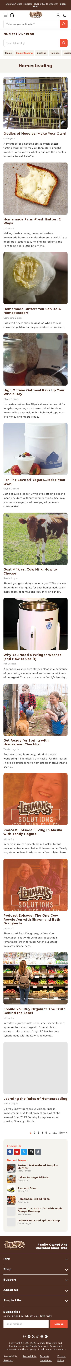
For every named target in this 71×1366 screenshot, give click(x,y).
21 (55, 1133)
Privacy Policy (61, 1358)
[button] (5, 15)
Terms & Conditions (46, 1358)
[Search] (64, 24)
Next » (63, 1133)
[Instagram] (31, 1152)
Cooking (41, 53)
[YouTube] (17, 1152)
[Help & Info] (12, 15)
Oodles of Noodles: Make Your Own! (34, 134)
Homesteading (24, 53)
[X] (24, 1152)
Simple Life (12, 1300)
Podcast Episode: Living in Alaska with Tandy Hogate (32, 832)
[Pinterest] (46, 1336)
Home (8, 53)
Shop (7, 1269)
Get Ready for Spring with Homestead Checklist (26, 742)
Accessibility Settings (10, 1358)
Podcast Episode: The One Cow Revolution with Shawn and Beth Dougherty (31, 919)
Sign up (59, 1324)
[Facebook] (10, 1152)
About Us (10, 1290)
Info (6, 1258)
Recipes (54, 53)
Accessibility (30, 1356)
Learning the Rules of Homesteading (35, 1099)
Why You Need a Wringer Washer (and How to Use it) (32, 657)
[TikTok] (38, 1152)
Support (9, 1279)
